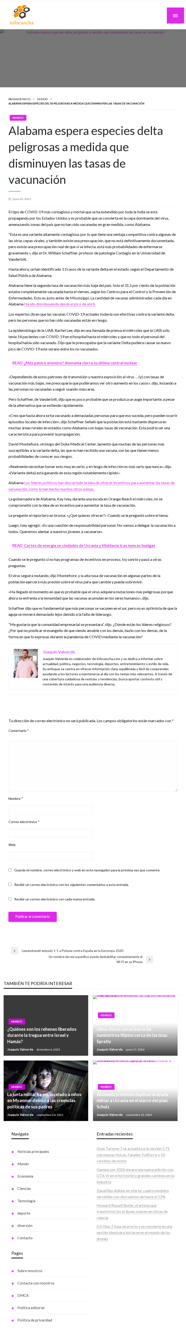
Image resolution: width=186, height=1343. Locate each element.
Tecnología (26, 1201)
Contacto (25, 1238)
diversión (24, 1225)
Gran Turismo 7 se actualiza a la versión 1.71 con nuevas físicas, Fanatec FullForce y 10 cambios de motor (133, 1154)
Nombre (15, 798)
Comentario (18, 730)
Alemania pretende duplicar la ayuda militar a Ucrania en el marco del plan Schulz (132, 1100)
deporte (23, 1213)
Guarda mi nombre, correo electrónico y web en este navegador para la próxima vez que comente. (87, 870)
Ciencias (24, 1188)
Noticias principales (33, 1151)
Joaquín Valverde (20, 1049)
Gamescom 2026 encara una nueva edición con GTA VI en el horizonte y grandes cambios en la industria (135, 1175)
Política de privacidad (34, 1320)
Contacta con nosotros (35, 1283)
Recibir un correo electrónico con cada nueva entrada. (54, 899)
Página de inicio (19, 99)
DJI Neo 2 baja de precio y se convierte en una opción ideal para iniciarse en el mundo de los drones (134, 1232)
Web (12, 845)
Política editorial (31, 1308)
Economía (25, 1176)
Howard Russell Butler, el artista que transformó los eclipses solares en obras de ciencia (132, 1211)
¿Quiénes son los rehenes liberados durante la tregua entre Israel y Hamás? (42, 1035)
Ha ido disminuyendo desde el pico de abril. (59, 304)
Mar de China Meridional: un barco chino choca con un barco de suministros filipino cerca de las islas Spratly (132, 1032)
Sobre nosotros (29, 1271)
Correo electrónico (23, 822)
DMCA (23, 1295)
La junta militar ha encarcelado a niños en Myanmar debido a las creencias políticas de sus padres (44, 1100)
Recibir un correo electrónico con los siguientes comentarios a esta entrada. (71, 885)
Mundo (42, 99)
